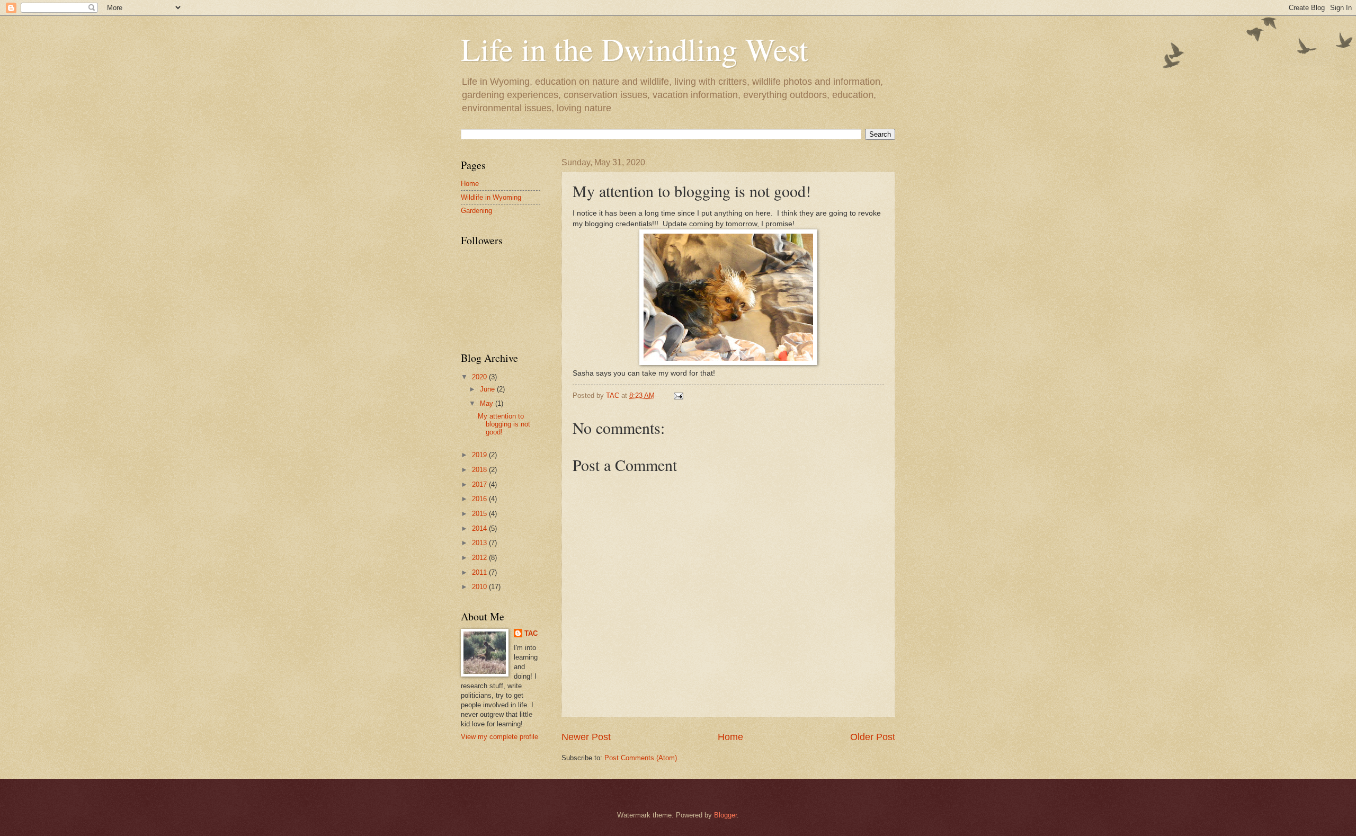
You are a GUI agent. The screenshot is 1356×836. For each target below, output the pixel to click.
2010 (480, 587)
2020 (480, 377)
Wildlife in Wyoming (491, 197)
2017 (480, 484)
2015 (480, 514)
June (488, 389)
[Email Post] (678, 395)
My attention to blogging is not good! (504, 424)
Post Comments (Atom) (640, 758)
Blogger (725, 815)
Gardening (476, 211)
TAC (531, 633)
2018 (480, 470)
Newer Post (586, 737)
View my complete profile (499, 737)
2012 (480, 558)
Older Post (872, 737)
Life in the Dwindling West (634, 49)
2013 (480, 543)
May (487, 403)
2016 (480, 499)
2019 (480, 455)
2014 (480, 528)
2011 (480, 572)
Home (730, 737)
